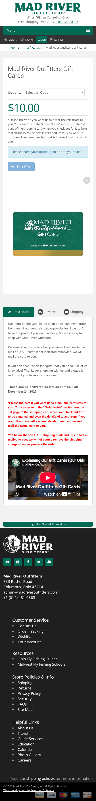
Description (22, 312)
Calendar (25, 749)
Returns (24, 688)
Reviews (50, 312)
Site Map (25, 709)
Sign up (29, 39)
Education (26, 744)
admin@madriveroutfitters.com (30, 592)
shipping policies (40, 778)
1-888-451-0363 (66, 22)
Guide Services (30, 738)
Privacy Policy (29, 693)
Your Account (29, 641)
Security (25, 698)
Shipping (77, 312)
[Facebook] (28, 562)
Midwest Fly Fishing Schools (41, 664)
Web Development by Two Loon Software (28, 790)
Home (15, 48)
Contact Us (27, 625)
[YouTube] (7, 562)
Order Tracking (31, 631)
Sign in (13, 39)
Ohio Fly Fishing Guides (38, 658)
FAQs (22, 704)
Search (42, 39)
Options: (14, 92)
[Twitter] (39, 562)
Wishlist (24, 636)
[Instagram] (18, 562)
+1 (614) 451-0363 (19, 597)
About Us (25, 728)
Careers (24, 760)
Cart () (58, 39)
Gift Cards (33, 48)
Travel (23, 733)
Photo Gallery (29, 754)
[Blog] (49, 562)
